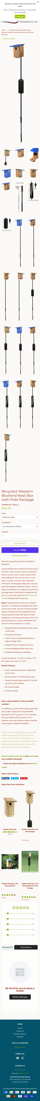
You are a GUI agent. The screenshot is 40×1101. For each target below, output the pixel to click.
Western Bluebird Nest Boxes (13, 756)
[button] (9, 895)
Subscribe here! (20, 1047)
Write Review (26, 947)
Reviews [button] (7, 947)
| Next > (13, 39)
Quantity (5, 532)
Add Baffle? (6, 523)
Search (20, 1028)
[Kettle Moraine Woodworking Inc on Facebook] (18, 1058)
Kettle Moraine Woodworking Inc (26, 1089)
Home (4, 30)
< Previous (6, 39)
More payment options (20, 555)
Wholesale (20, 1037)
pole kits (31, 756)
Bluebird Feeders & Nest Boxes (19, 30)
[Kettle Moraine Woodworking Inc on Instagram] (22, 1058)
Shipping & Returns (20, 1034)
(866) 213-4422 (23, 1073)
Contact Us (20, 1031)
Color (4, 513)
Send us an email (20, 1070)
